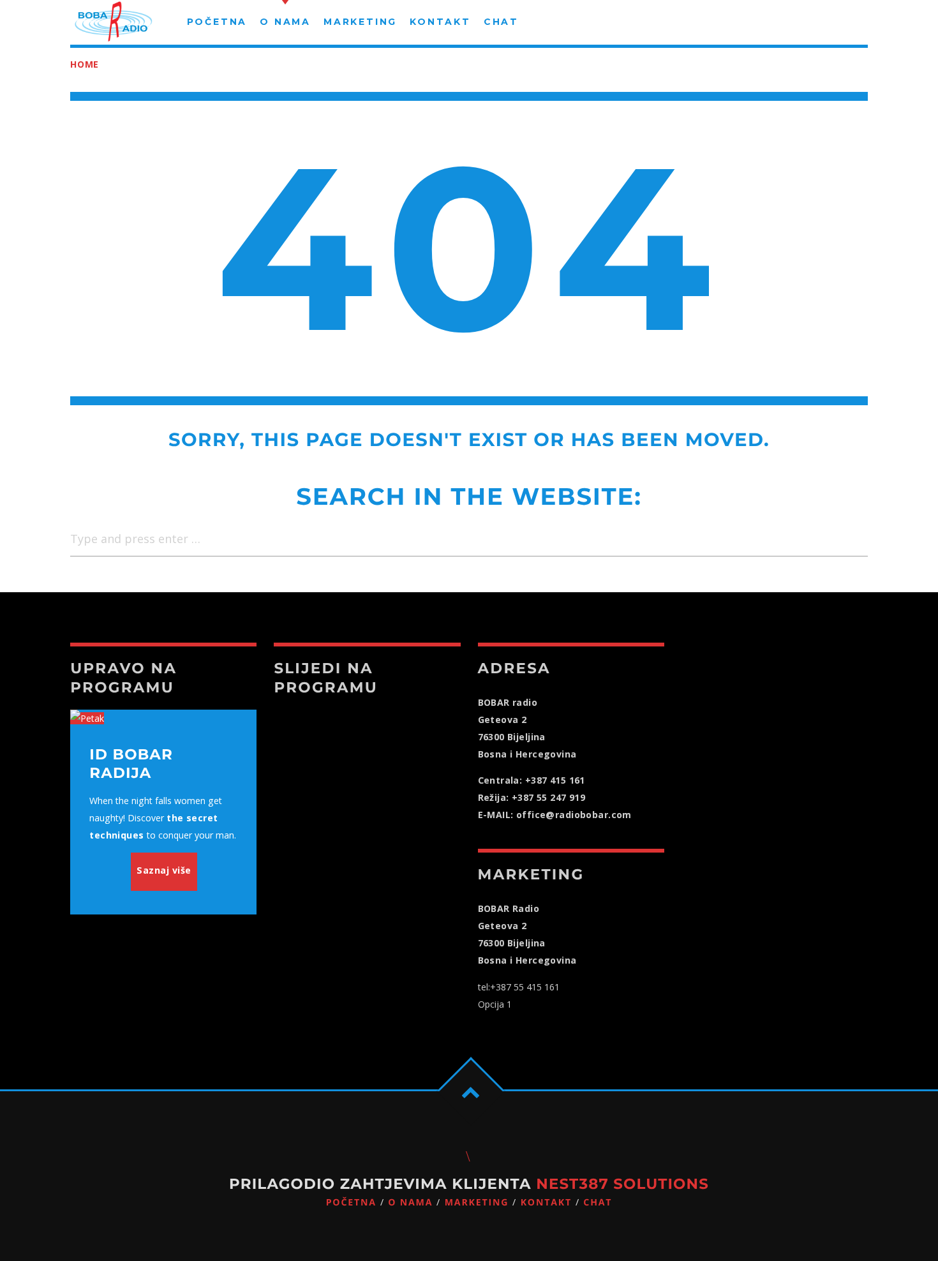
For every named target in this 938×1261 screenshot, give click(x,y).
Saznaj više (164, 870)
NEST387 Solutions (622, 1184)
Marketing (477, 1203)
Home (84, 64)
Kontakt (546, 1203)
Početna (351, 1203)
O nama (410, 1203)
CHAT (597, 1203)
